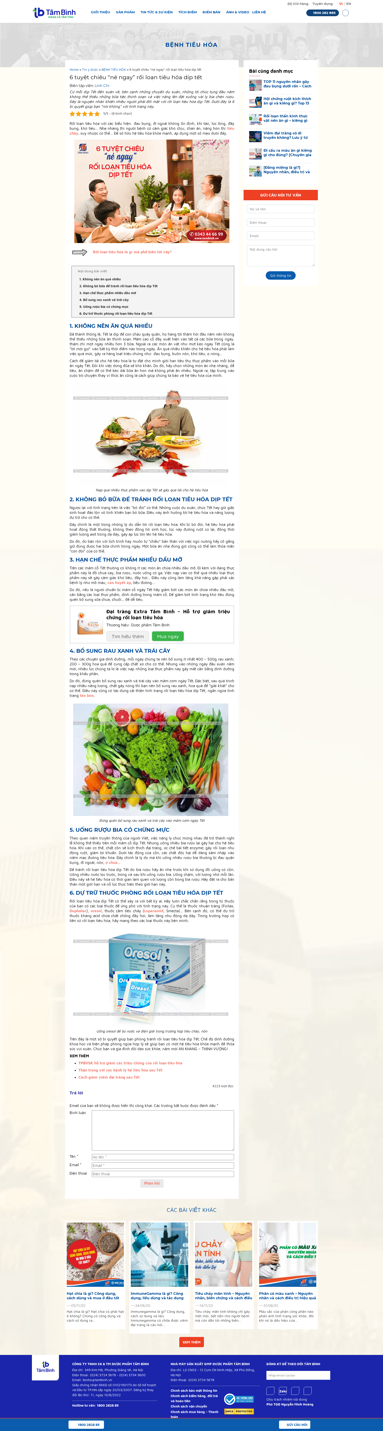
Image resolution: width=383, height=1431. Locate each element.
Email (76, 1165)
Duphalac (78, 911)
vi (341, 4)
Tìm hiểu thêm (128, 636)
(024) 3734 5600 (132, 1375)
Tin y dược (90, 69)
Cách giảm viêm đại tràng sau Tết (109, 1077)
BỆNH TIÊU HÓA (114, 69)
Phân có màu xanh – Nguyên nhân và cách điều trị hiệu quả (287, 1295)
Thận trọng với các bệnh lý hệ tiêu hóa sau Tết (120, 1070)
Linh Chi (102, 86)
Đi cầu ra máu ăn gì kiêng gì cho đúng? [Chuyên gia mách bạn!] (288, 152)
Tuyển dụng (323, 4)
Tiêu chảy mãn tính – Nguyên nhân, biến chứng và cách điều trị (223, 1295)
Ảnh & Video (237, 12)
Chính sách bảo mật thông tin (194, 1390)
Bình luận (78, 1113)
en (348, 4)
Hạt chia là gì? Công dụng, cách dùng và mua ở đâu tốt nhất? (93, 1295)
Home (74, 69)
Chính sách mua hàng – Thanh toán (194, 1414)
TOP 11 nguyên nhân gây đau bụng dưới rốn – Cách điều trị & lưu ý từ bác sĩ (287, 84)
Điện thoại (78, 1173)
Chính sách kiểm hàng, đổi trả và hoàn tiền (194, 1398)
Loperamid (153, 911)
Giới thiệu (100, 12)
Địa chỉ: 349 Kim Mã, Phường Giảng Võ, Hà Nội (107, 1370)
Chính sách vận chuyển (189, 1406)
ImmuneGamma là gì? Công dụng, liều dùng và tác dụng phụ (157, 1295)
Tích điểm (187, 12)
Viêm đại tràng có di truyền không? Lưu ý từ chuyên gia (286, 135)
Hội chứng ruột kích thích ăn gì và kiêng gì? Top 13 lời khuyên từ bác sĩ (287, 101)
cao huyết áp (119, 582)
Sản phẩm (125, 12)
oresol (96, 911)
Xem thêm (192, 1342)
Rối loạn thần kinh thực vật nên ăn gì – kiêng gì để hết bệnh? (285, 118)
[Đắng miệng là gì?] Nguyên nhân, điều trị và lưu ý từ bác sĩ (287, 169)
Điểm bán (211, 12)
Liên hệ (259, 12)
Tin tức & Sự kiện (157, 12)
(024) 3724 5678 (103, 1375)
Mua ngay (168, 636)
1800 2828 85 (108, 1405)
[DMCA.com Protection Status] (239, 1411)
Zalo (282, 1391)
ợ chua (111, 862)
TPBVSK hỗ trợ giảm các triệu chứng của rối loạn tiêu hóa (130, 1063)
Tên (74, 1156)
